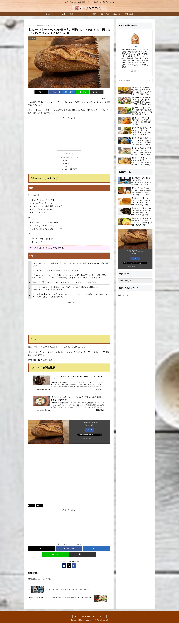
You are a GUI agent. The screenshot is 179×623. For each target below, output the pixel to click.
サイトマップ (101, 616)
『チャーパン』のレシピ (70, 157)
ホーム (76, 616)
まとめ (64, 166)
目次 (66, 153)
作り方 (67, 163)
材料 (66, 160)
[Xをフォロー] (69, 565)
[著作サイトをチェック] (64, 565)
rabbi (135, 47)
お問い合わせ (123, 295)
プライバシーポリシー (87, 616)
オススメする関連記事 (69, 169)
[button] (96, 92)
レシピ (40, 505)
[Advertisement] (69, 133)
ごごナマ (32, 505)
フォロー (91, 430)
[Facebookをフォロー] (74, 565)
